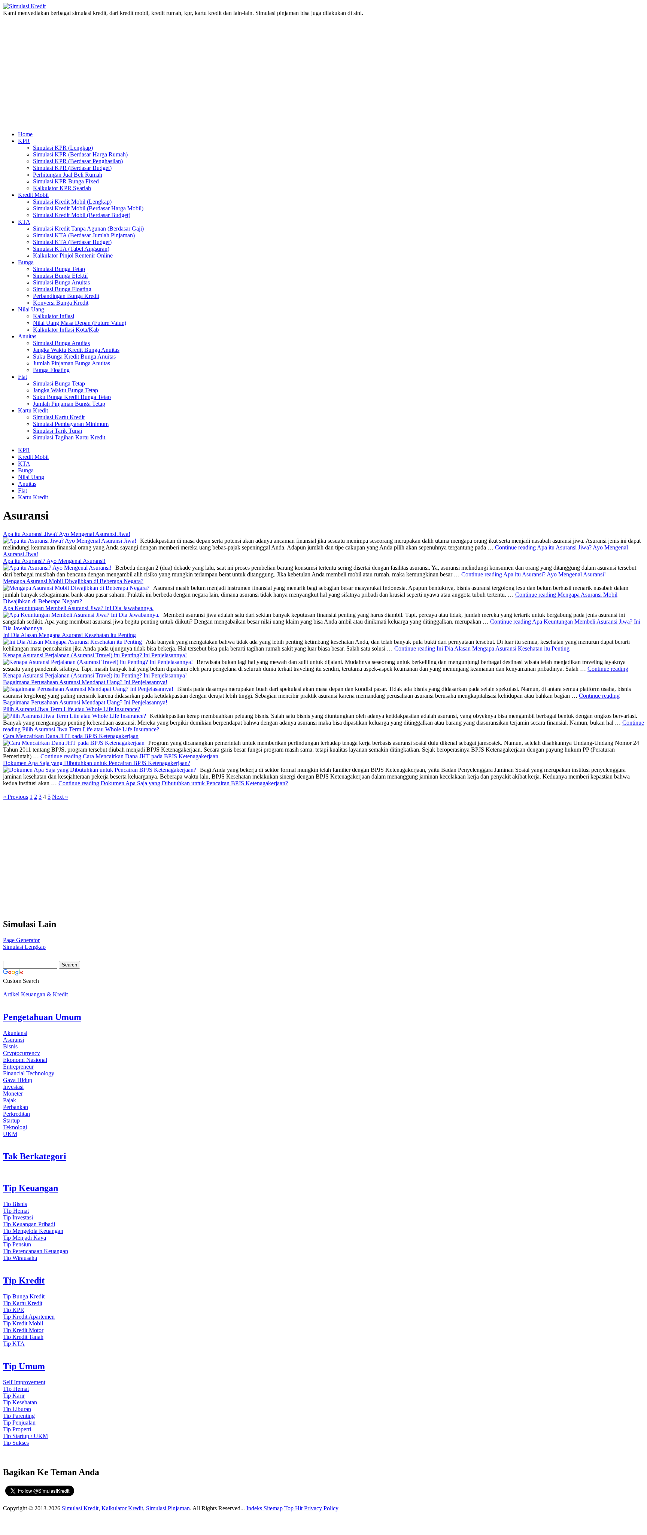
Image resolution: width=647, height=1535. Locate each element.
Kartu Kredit (33, 410)
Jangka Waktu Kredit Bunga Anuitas (76, 350)
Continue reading (533, 574)
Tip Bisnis (15, 1204)
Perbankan (15, 1107)
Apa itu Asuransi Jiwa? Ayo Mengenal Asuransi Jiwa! (66, 534)
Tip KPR (13, 1310)
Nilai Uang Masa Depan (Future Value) (79, 323)
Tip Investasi (18, 1217)
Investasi (13, 1087)
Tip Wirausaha (20, 1258)
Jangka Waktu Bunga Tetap (65, 390)
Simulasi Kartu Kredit (59, 417)
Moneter (13, 1093)
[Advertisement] (229, 70)
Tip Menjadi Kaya (24, 1237)
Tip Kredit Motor (23, 1330)
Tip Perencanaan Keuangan (35, 1251)
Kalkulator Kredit (122, 1508)
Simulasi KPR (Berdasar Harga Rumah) (80, 154)
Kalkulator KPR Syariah (62, 188)
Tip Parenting (19, 1416)
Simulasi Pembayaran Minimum (71, 424)
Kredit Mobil (33, 195)
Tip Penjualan (19, 1422)
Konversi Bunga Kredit (60, 302)
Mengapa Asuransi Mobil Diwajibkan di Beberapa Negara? (73, 581)
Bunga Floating (51, 370)
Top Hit (293, 1508)
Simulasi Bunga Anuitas (61, 282)
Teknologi (15, 1127)
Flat (22, 377)
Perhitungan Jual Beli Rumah (67, 174)
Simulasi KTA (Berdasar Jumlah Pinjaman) (84, 235)
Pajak (9, 1100)
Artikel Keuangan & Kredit (35, 994)
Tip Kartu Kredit (22, 1303)
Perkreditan (16, 1114)
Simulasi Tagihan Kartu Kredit (69, 437)
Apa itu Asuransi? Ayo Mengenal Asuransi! (54, 561)
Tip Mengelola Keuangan (33, 1231)
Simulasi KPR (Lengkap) (63, 147)
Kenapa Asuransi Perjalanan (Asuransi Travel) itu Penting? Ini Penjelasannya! (95, 655)
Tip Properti (17, 1429)
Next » (60, 797)
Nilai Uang (31, 309)
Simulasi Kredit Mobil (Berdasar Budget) (81, 215)
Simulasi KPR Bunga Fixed (66, 181)
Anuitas (27, 336)
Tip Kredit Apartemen (29, 1316)
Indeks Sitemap (264, 1508)
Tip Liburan (17, 1409)
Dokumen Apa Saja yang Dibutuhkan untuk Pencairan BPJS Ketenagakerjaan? (96, 763)
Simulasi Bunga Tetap (59, 269)
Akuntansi (15, 1033)
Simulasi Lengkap (24, 947)
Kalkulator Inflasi (53, 316)
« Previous (15, 797)
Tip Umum (24, 1366)
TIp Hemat (16, 1210)
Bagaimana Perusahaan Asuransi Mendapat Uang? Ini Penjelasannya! (85, 682)
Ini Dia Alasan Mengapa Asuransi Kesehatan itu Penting (69, 635)
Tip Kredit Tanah (23, 1337)
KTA (24, 222)
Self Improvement (24, 1382)
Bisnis (10, 1046)
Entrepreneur (18, 1066)
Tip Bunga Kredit (24, 1296)
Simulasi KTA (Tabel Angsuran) (71, 249)
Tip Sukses (16, 1443)
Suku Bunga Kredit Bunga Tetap (72, 397)
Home (25, 134)
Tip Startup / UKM (25, 1436)
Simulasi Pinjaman (168, 1508)
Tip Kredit (24, 1280)
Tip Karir (14, 1395)
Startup (11, 1120)
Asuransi (13, 1039)
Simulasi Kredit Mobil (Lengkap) (72, 201)
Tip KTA (14, 1343)
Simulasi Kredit (80, 1508)
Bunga (26, 262)
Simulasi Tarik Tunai (57, 430)
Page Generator (21, 940)
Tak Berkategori (34, 1156)
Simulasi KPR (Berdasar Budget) (72, 168)
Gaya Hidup (17, 1080)
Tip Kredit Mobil (23, 1323)
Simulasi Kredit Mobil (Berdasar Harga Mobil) (88, 208)
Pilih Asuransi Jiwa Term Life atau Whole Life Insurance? (71, 709)
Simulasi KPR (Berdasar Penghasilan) (78, 161)
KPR (24, 141)
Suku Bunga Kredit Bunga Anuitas (74, 356)
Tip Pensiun (17, 1244)
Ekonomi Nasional (25, 1060)
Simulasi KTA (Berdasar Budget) (72, 242)
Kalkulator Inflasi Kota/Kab (66, 329)
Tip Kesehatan (20, 1402)
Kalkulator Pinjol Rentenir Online (73, 255)
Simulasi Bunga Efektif (60, 275)
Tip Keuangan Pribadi (29, 1224)
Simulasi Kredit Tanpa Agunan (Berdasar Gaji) (88, 228)
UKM (10, 1134)
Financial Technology (28, 1073)
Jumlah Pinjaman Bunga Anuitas (71, 363)
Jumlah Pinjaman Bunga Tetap (69, 403)
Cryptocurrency (21, 1053)
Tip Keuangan (30, 1188)
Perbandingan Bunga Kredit (66, 296)
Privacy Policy (321, 1508)
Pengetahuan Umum (42, 1017)
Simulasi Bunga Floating (62, 289)
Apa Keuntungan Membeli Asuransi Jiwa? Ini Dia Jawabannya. (78, 608)
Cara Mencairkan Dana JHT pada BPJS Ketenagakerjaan (71, 736)
